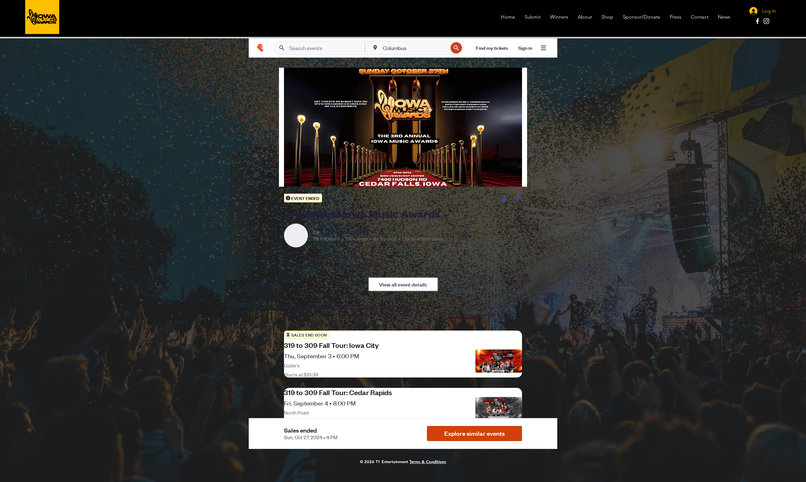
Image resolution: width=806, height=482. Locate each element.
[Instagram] (766, 21)
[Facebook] (757, 21)
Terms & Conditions (427, 461)
